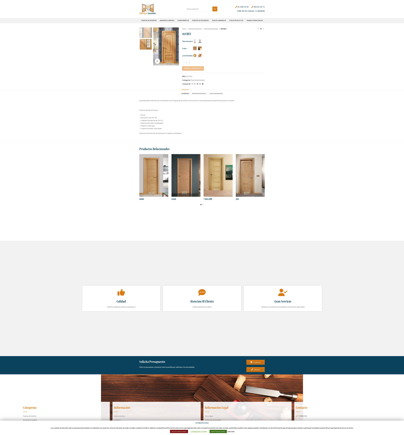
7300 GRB (208, 199)
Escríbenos (257, 362)
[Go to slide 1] (200, 204)
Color (184, 48)
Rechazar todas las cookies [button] (179, 431)
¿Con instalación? (189, 56)
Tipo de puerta (188, 41)
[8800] (153, 175)
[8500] (186, 175)
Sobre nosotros (119, 416)
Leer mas (231, 431)
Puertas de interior (195, 29)
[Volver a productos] (261, 29)
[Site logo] (147, 9)
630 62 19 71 (259, 7)
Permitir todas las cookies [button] (218, 431)
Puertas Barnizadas (211, 29)
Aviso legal (209, 416)
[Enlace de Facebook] (192, 83)
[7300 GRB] (218, 175)
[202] (250, 175)
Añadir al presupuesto (193, 68)
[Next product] (263, 29)
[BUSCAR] (214, 9)
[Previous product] (258, 29)
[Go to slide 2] (203, 204)
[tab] (185, 93)
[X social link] (194, 83)
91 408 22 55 (243, 7)
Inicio (184, 29)
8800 (141, 199)
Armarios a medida (30, 420)
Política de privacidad (213, 420)
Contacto (117, 420)
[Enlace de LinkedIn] (200, 83)
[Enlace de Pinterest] (197, 83)
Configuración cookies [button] (199, 431)
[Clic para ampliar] (157, 61)
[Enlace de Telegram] (202, 83)
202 (237, 199)
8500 (173, 199)
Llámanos (257, 369)
